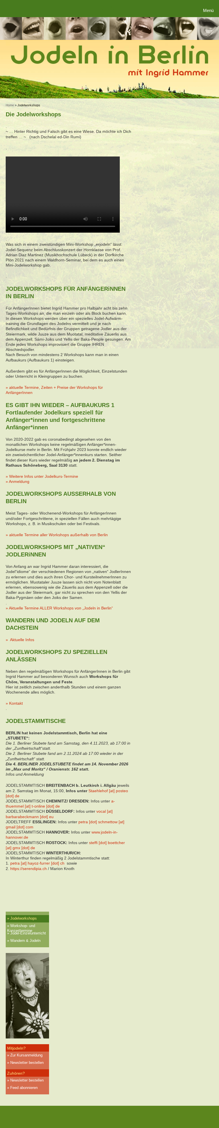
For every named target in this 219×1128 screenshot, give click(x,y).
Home (10, 105)
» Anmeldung (17, 481)
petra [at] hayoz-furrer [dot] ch (37, 863)
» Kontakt (14, 703)
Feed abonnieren (24, 1088)
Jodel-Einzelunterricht (28, 933)
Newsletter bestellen (27, 1062)
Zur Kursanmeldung (26, 1055)
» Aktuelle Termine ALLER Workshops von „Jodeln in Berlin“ (59, 608)
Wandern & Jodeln (25, 940)
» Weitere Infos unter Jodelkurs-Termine (42, 476)
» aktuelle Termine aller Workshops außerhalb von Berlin (57, 535)
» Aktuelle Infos (20, 639)
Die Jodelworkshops (33, 114)
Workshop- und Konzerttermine (21, 927)
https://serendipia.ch (28, 868)
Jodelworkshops (23, 918)
